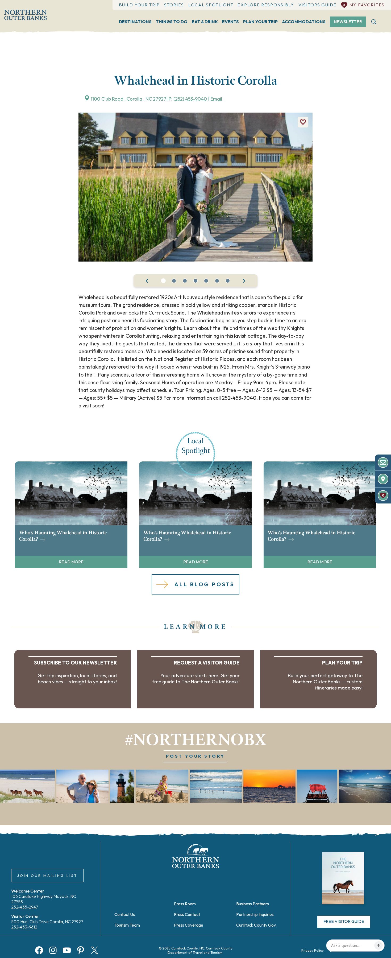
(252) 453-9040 (190, 99)
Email (216, 99)
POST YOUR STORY (195, 756)
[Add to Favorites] (303, 122)
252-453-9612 (24, 927)
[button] (163, 280)
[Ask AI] (378, 945)
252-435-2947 (24, 907)
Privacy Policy (312, 950)
